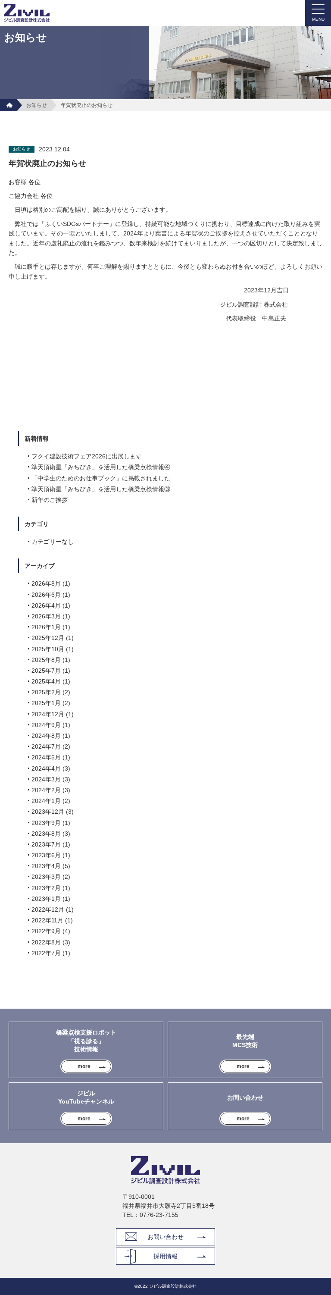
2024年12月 (47, 714)
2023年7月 (46, 844)
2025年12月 (47, 637)
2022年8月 (46, 942)
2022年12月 (47, 909)
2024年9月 (46, 724)
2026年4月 (46, 605)
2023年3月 (46, 876)
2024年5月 (46, 757)
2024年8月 (46, 735)
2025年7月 (46, 670)
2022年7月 (46, 953)
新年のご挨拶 (49, 499)
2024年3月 (46, 779)
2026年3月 (46, 616)
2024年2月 (46, 790)
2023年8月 (46, 833)
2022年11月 (47, 920)
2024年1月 (46, 800)
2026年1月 (46, 627)
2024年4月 (46, 768)
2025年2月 (46, 692)
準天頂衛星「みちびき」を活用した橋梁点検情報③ (100, 489)
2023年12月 (47, 811)
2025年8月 (46, 659)
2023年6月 (46, 855)
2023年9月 (46, 822)
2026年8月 (46, 583)
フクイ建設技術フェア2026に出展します (86, 456)
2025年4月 (46, 681)
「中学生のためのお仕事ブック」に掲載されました (100, 478)
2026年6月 (46, 594)
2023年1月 (46, 898)
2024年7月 (46, 746)
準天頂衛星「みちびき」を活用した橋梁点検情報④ (100, 467)
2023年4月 (46, 865)
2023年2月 (46, 887)
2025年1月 (46, 702)
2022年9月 (46, 931)
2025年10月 (47, 649)
